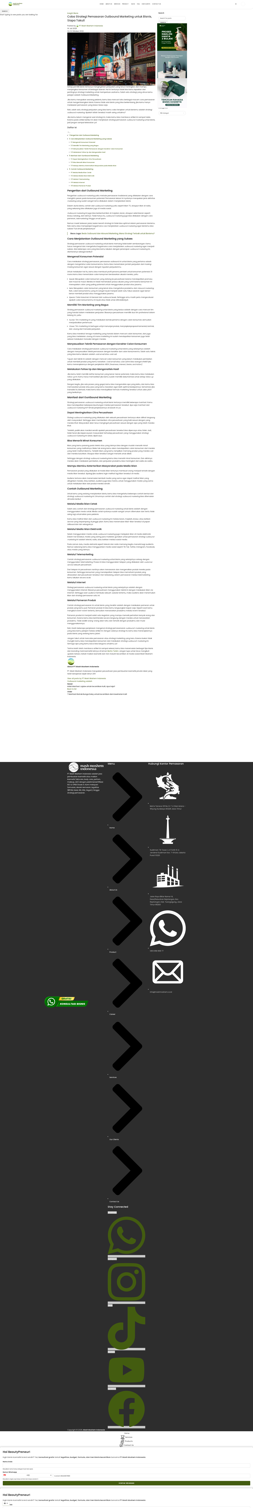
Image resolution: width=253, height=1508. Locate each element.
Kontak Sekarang (126, 1483)
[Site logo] (15, 4)
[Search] (243, 4)
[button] (6, 1503)
